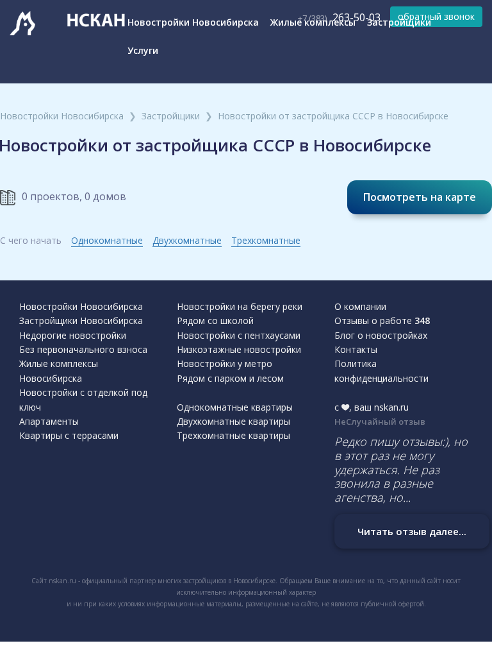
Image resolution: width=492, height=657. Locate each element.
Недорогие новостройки (72, 335)
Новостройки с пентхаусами (238, 335)
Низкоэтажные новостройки (239, 349)
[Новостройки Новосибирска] (28, 24)
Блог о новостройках (380, 335)
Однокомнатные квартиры (235, 407)
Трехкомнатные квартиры (233, 435)
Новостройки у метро (224, 363)
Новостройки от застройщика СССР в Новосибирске (333, 116)
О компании (360, 306)
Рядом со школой (215, 320)
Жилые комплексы (313, 22)
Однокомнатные (107, 240)
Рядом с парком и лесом (230, 378)
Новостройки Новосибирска (193, 22)
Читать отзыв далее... (411, 531)
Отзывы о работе (382, 320)
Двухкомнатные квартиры (233, 421)
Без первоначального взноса (83, 349)
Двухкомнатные (187, 240)
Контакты (355, 349)
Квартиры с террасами (69, 435)
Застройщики (399, 22)
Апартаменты (49, 421)
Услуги (142, 50)
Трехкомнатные (265, 240)
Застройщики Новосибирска (81, 320)
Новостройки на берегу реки (239, 306)
